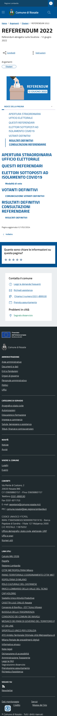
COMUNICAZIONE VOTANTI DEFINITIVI (24, 196)
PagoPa (5, 561)
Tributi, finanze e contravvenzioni (17, 428)
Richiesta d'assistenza (12, 671)
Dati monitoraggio (10, 701)
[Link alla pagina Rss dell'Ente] (3, 686)
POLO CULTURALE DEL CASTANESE (19, 584)
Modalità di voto (13, 183)
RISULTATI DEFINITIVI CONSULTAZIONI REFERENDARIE (21, 206)
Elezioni (25, 23)
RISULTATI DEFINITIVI (16, 217)
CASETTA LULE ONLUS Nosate (17, 602)
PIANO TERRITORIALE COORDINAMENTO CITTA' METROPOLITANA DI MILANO (28, 577)
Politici (5, 385)
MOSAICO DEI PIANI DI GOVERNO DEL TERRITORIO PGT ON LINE (28, 623)
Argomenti (14, 23)
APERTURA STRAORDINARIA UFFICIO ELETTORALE (27, 157)
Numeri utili (7, 540)
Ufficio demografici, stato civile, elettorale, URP (24, 531)
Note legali (7, 649)
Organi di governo (10, 375)
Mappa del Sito (39, 705)
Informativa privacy (11, 644)
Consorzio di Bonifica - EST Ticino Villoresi (22, 607)
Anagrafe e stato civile (13, 405)
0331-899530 (18, 496)
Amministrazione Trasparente (16, 657)
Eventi (5, 470)
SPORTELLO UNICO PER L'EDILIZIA (19, 630)
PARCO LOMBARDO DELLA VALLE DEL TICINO (25, 588)
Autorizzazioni (8, 410)
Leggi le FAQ (8, 661)
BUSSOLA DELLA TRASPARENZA (18, 612)
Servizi (34, 701)
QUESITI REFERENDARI (22, 166)
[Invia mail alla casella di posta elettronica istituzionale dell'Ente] (25, 504)
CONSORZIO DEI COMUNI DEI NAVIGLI (21, 616)
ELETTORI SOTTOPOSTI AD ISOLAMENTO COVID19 (25, 174)
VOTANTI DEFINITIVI (20, 190)
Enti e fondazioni (10, 371)
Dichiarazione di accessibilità (15, 653)
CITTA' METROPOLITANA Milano (17, 570)
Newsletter (7, 690)
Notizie (5, 444)
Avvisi (4, 449)
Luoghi (5, 465)
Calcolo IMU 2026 (10, 556)
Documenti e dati (10, 366)
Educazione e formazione (14, 415)
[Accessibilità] (7, 708)
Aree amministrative (11, 362)
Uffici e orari (7, 535)
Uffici (4, 389)
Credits (16, 705)
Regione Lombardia (11, 3)
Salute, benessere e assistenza (17, 424)
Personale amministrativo (14, 380)
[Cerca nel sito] (48, 12)
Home (4, 23)
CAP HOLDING (9, 593)
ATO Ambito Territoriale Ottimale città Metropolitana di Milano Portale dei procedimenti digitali (28, 637)
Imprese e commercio (12, 419)
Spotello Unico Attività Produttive (18, 598)
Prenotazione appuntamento (16, 668)
